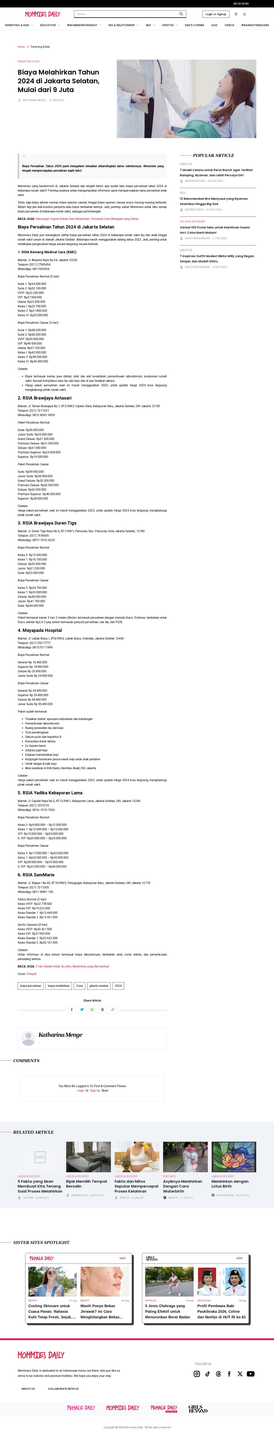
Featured (169, 1176)
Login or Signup (216, 14)
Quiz (214, 25)
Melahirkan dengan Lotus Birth (230, 1184)
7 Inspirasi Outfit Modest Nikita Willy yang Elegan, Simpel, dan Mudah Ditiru (217, 258)
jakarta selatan (99, 986)
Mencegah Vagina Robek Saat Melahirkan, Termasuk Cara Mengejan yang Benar (87, 219)
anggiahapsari (195, 180)
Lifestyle (168, 25)
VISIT (122, 1258)
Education (48, 25)
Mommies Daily (79, 1195)
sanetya (124, 1197)
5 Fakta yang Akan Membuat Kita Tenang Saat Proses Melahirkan (40, 1186)
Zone (79, 986)
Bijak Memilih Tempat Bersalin (86, 1184)
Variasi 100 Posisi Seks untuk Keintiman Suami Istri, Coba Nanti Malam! (215, 230)
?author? (28, 1197)
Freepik (32, 974)
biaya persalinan (30, 986)
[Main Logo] (42, 14)
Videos (229, 25)
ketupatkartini (225, 1195)
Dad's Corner (194, 25)
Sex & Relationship (121, 25)
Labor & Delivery (29, 1176)
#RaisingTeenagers (255, 25)
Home (21, 46)
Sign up (95, 1090)
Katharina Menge (34, 100)
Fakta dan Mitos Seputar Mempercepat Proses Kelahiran (137, 1186)
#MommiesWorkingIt (82, 25)
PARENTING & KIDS (29, 61)
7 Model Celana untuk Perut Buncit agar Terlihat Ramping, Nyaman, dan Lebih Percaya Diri (216, 172)
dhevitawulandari (197, 238)
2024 (118, 986)
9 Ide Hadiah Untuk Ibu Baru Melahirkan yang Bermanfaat (72, 966)
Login (80, 1090)
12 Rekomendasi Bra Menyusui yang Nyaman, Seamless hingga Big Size (214, 201)
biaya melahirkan (59, 986)
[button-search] (181, 13)
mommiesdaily (194, 209)
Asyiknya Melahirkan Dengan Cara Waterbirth (182, 1186)
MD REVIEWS (241, 3)
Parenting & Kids (17, 25)
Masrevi (173, 1197)
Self (148, 25)
